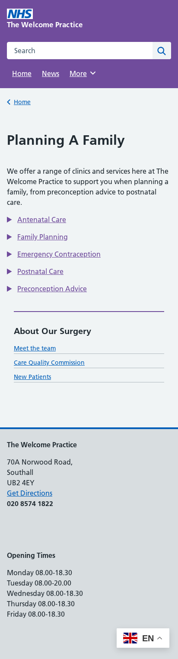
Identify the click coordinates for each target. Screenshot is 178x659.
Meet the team (35, 348)
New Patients (32, 377)
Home (22, 73)
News (50, 73)
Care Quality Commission (49, 362)
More (81, 73)
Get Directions (29, 493)
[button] (36, 219)
